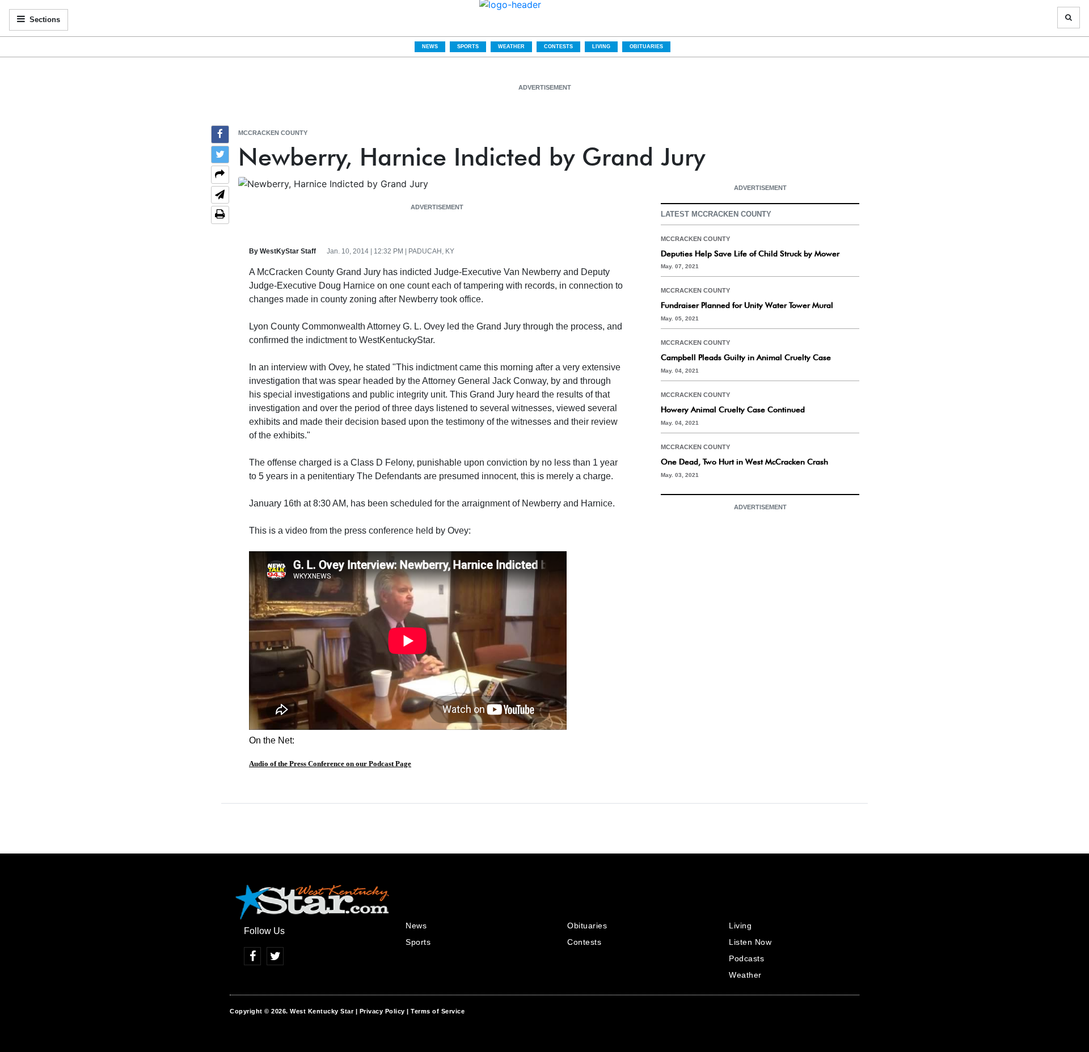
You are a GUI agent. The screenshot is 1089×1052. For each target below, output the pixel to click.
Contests (558, 46)
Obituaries (646, 46)
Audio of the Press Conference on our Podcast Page (330, 763)
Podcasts (746, 958)
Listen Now (750, 942)
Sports (468, 46)
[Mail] (220, 196)
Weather (511, 46)
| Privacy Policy (380, 1011)
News (430, 46)
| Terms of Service (436, 1011)
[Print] (220, 215)
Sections (43, 19)
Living (601, 46)
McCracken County (272, 132)
